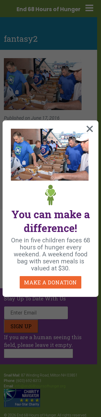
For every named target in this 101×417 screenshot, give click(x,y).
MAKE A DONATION (50, 282)
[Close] (88, 127)
